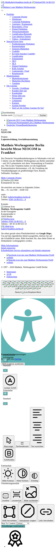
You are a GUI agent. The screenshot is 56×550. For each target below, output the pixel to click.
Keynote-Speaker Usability (23, 54)
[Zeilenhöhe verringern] (5, 403)
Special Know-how (15, 41)
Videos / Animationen (21, 39)
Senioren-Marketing (20, 49)
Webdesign (16, 19)
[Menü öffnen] (2, 10)
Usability (16, 51)
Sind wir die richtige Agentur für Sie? (28, 108)
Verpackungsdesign (20, 31)
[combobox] (28, 288)
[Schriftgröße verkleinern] (5, 370)
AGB (9, 274)
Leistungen (16, 100)
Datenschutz (12, 277)
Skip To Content (8, 523)
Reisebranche (18, 73)
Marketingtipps (13, 76)
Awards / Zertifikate (20, 88)
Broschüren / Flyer (20, 26)
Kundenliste (17, 93)
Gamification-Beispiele (22, 34)
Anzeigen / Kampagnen (22, 24)
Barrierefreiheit (18, 46)
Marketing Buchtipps (21, 81)
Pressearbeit (17, 98)
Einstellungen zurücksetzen (13, 526)
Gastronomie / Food (20, 71)
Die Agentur (12, 86)
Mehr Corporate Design (11, 178)
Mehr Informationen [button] (9, 245)
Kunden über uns (19, 91)
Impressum (11, 272)
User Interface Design (21, 36)
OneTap (17, 359)
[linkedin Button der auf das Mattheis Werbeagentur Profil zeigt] (31, 262)
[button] (2, 297)
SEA (14, 63)
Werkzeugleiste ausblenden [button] (13, 364)
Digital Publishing (19, 29)
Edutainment (17, 59)
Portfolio (10, 14)
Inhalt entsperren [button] (8, 248)
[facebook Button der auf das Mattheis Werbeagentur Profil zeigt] (31, 257)
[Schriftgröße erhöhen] (5, 360)
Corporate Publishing (21, 22)
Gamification (17, 56)
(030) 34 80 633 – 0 (17, 199)
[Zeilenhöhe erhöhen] (5, 393)
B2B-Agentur (18, 68)
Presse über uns (18, 95)
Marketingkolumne (20, 78)
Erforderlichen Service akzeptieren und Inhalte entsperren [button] (25, 250)
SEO (14, 61)
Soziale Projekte (19, 105)
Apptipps (16, 83)
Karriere (15, 103)
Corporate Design (19, 17)
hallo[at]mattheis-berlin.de (19, 197)
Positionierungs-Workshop (23, 44)
